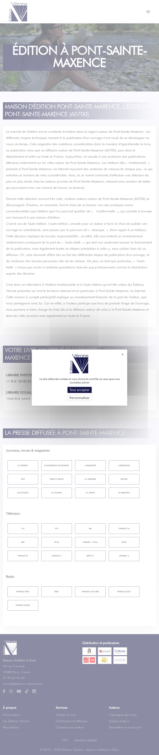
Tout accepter (80, 390)
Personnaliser (79, 398)
